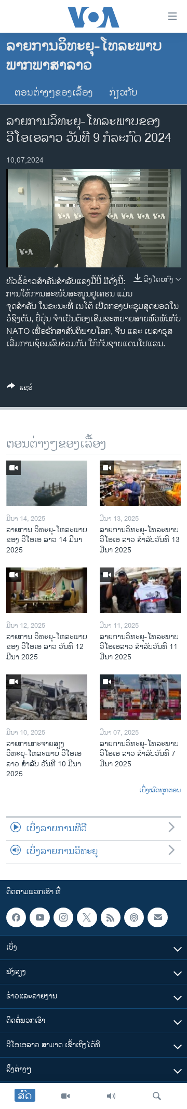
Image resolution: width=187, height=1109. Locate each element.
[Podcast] (134, 917)
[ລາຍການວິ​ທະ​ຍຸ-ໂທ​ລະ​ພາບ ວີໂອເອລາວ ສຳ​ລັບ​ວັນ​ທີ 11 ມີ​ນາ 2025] (140, 590)
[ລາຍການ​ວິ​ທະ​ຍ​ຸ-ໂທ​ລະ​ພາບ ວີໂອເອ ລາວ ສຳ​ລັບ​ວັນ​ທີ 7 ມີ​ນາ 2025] (140, 697)
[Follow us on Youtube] (39, 917)
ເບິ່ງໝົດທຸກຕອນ (160, 791)
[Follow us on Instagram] (63, 917)
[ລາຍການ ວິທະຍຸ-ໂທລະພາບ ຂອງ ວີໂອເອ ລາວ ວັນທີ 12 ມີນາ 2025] (46, 590)
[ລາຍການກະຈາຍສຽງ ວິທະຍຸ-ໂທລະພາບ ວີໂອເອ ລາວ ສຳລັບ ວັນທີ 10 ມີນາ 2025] (46, 697)
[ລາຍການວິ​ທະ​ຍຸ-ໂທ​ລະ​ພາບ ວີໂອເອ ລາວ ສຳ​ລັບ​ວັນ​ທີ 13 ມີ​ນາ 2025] (140, 483)
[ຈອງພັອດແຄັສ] (157, 917)
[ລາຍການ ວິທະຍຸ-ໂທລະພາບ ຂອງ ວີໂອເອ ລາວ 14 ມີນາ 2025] (46, 483)
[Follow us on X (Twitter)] (87, 917)
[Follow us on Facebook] (16, 917)
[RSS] (111, 917)
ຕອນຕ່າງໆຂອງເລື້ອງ (54, 93)
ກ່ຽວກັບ (124, 93)
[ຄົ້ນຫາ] (156, 1096)
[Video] (65, 1096)
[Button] (20, 389)
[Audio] (111, 1096)
